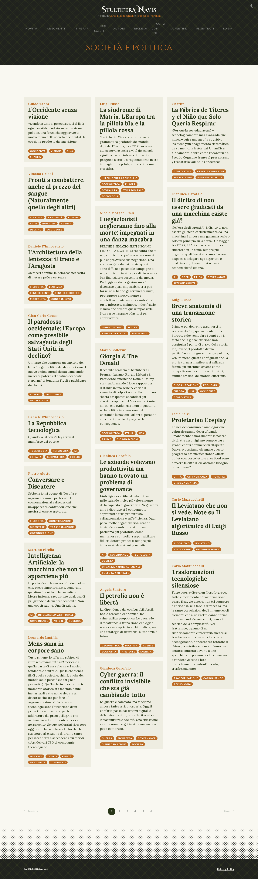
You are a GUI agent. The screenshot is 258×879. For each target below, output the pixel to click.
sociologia (110, 196)
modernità (38, 299)
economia (210, 385)
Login (228, 28)
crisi (33, 223)
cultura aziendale (115, 572)
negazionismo (112, 327)
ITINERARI (82, 28)
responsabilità (185, 283)
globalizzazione (186, 385)
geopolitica (111, 184)
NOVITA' (31, 28)
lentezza (56, 286)
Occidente (38, 151)
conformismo (61, 299)
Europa (35, 394)
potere (75, 456)
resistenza (140, 333)
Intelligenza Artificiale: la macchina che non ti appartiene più (55, 566)
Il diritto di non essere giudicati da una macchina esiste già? (199, 210)
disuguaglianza (185, 482)
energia (146, 651)
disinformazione (114, 744)
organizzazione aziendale (121, 566)
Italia (129, 433)
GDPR (185, 277)
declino (36, 229)
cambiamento (213, 678)
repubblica (61, 450)
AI (175, 277)
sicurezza (125, 738)
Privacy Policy (225, 869)
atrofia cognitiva (210, 171)
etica (198, 277)
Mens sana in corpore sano (46, 647)
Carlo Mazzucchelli (121, 15)
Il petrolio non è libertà (122, 599)
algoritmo (182, 543)
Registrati (205, 28)
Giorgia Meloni (127, 439)
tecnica (75, 620)
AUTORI (119, 28)
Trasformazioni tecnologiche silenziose (193, 578)
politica (36, 217)
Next (227, 811)
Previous (33, 811)
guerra (66, 223)
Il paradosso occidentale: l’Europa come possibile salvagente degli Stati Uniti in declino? (56, 338)
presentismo (183, 177)
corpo (52, 756)
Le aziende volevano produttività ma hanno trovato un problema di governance (127, 475)
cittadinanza (197, 476)
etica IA (36, 456)
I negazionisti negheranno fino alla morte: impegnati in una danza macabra (128, 229)
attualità (55, 217)
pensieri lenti (40, 292)
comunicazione (41, 533)
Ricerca (140, 28)
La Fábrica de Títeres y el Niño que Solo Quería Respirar (200, 116)
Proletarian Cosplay (199, 420)
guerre (148, 645)
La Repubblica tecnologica (47, 427)
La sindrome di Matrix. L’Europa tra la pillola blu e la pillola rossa (127, 120)
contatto (58, 762)
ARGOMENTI (56, 28)
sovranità (109, 190)
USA (192, 391)
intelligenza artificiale (119, 178)
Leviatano (202, 543)
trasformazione (62, 527)
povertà (219, 476)
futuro (35, 157)
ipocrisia (49, 223)
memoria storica (209, 177)
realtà (132, 327)
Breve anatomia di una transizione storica (196, 312)
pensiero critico (114, 333)
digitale (36, 756)
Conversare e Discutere (46, 483)
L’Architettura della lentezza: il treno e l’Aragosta (55, 259)
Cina (70, 151)
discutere (37, 527)
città (178, 476)
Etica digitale (133, 190)
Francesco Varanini (149, 15)
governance (217, 277)
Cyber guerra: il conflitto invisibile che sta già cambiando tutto (125, 684)
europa (130, 184)
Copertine (178, 28)
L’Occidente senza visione (52, 113)
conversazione (60, 521)
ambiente (128, 651)
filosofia (37, 286)
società (107, 560)
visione (56, 151)
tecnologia (38, 450)
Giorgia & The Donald (119, 359)
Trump (106, 439)
